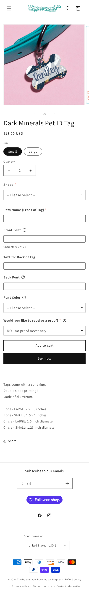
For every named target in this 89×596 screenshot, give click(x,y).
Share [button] (12, 441)
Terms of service (42, 586)
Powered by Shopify (49, 579)
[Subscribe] (67, 483)
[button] (9, 8)
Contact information (69, 586)
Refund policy (73, 579)
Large (33, 151)
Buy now (45, 358)
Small (12, 151)
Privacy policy (20, 586)
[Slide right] (55, 114)
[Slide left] (34, 114)
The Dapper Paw (27, 579)
